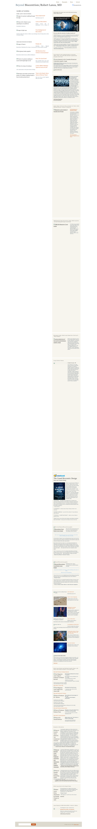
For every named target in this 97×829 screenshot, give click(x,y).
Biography (64, 2)
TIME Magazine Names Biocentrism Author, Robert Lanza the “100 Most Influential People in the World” (66, 221)
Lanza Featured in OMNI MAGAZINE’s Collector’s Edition (66, 805)
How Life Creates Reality (60, 480)
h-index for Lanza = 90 (72, 362)
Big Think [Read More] (57, 100)
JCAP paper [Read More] (58, 99)
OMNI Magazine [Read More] (65, 813)
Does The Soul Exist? (41, 58)
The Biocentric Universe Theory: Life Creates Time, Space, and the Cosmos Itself (73, 632)
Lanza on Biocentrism (41, 21)
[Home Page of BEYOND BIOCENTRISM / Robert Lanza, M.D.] (48, 5)
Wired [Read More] (73, 134)
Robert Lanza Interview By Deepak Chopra (62, 786)
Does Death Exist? (40, 15)
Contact (78, 2)
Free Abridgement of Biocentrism (73, 624)
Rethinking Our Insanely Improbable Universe (71, 608)
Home (57, 2)
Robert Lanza (76, 824)
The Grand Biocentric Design (65, 478)
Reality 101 (38, 44)
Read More (62, 796)
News (71, 2)
